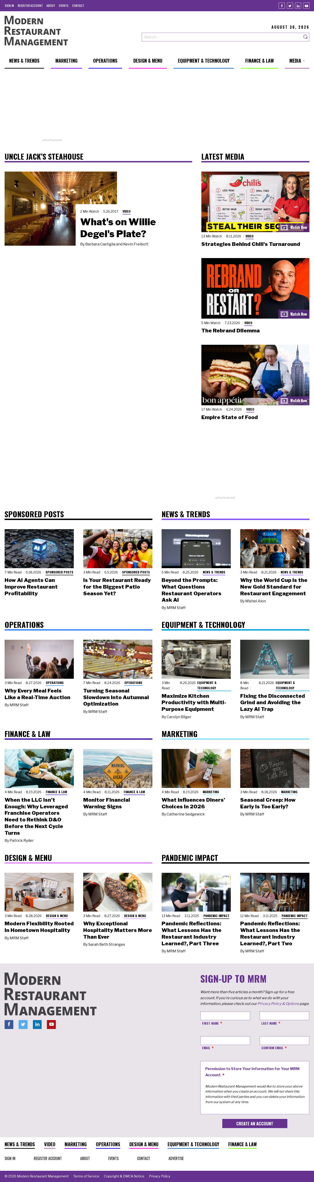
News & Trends (214, 572)
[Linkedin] (298, 6)
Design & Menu (57, 915)
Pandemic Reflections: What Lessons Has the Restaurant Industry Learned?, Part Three (191, 933)
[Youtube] (306, 6)
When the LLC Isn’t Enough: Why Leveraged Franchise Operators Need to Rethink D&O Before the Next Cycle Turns (36, 816)
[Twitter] (290, 6)
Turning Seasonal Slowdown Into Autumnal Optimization (116, 697)
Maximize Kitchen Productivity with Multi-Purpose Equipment (194, 702)
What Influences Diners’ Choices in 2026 (193, 803)
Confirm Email (272, 1047)
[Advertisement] (157, 106)
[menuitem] (9, 5)
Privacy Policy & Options (278, 1003)
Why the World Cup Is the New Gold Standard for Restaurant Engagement (273, 587)
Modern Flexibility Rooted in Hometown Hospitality (39, 926)
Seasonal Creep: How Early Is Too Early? (268, 803)
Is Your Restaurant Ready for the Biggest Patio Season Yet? (117, 587)
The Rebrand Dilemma (230, 330)
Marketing (211, 791)
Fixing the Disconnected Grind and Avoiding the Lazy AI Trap (272, 702)
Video (127, 211)
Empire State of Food (229, 417)
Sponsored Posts (59, 572)
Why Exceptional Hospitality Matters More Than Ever (117, 930)
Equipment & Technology (207, 685)
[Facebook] (282, 6)
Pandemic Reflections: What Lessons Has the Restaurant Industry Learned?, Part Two (270, 933)
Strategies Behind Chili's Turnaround (250, 244)
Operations (55, 682)
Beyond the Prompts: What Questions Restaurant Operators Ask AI (191, 590)
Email (206, 1047)
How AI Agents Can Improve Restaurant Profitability (31, 587)
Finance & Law (56, 791)
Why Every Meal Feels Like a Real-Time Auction (37, 694)
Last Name (269, 1023)
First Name (210, 1023)
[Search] (305, 37)
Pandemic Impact (216, 915)
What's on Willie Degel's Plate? (118, 227)
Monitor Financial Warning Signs (106, 803)
